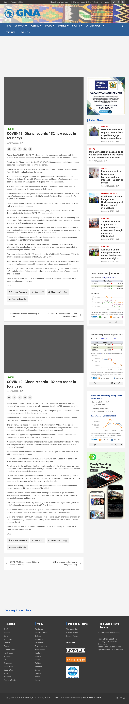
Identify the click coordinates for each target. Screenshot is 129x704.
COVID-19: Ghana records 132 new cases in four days (63, 315)
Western (7, 677)
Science (62, 26)
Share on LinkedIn (18, 299)
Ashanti (7, 632)
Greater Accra (9, 649)
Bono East (8, 639)
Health (10, 129)
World (24, 32)
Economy (20, 26)
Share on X (39, 292)
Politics (34, 26)
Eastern (7, 646)
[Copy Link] (30, 149)
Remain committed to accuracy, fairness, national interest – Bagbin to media (112, 177)
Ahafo (6, 629)
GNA (21, 143)
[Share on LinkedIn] (25, 149)
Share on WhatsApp (59, 292)
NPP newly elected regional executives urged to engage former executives (112, 133)
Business (39, 629)
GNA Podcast (93, 2)
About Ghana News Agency (60, 2)
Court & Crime (41, 632)
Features (10, 32)
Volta (6, 673)
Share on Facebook (19, 292)
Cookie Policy (72, 632)
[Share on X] (14, 149)
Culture (38, 636)
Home (8, 26)
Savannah (8, 663)
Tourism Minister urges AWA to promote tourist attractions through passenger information (112, 228)
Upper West (8, 670)
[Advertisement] (64, 54)
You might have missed (19, 610)
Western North (10, 680)
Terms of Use (72, 629)
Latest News (96, 120)
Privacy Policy (72, 636)
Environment (40, 649)
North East (8, 653)
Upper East (8, 666)
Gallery (38, 656)
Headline (105, 194)
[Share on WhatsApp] (20, 149)
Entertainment (94, 26)
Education (39, 643)
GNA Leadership (79, 2)
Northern (7, 656)
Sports (76, 26)
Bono (6, 636)
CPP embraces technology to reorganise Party (65, 563)
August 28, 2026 (107, 141)
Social (48, 26)
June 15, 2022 (12, 143)
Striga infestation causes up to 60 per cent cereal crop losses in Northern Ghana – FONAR (106, 154)
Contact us (57, 697)
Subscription (105, 2)
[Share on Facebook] (9, 149)
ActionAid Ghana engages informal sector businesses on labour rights (111, 254)
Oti (5, 660)
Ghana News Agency (27, 697)
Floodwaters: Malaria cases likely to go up (24, 315)
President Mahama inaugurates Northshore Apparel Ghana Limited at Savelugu (112, 202)
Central (7, 643)
